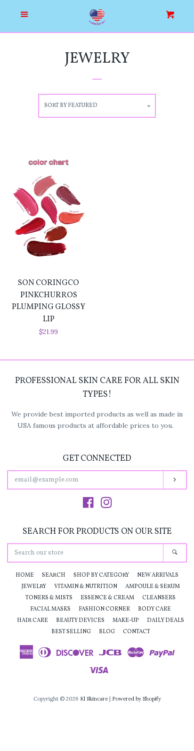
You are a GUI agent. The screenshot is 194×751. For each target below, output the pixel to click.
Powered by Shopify (136, 698)
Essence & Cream (107, 598)
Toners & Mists (49, 598)
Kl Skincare (94, 698)
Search (53, 575)
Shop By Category (101, 575)
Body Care (154, 609)
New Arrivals (157, 575)
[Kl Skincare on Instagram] (106, 504)
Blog (107, 632)
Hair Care (32, 620)
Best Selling (71, 632)
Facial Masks (50, 609)
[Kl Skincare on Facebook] (88, 504)
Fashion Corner (104, 609)
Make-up (126, 620)
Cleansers (159, 598)
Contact (136, 632)
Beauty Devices (80, 620)
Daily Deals (165, 620)
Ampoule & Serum (152, 586)
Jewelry (33, 586)
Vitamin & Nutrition (85, 586)
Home (25, 575)
